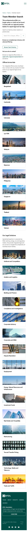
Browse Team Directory (10, 47)
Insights (15, 500)
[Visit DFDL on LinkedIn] (9, 527)
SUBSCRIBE (14, 514)
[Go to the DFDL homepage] (5, 3)
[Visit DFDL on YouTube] (18, 527)
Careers (21, 500)
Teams (4, 500)
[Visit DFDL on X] (15, 527)
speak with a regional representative (12, 56)
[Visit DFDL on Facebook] (12, 527)
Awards (4, 503)
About (9, 500)
